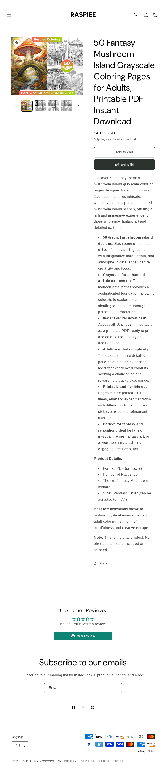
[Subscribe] (117, 688)
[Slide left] (15, 105)
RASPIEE (26, 761)
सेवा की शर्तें (103, 761)
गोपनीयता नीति (87, 761)
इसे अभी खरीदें (124, 164)
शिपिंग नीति (118, 761)
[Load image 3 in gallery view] (53, 105)
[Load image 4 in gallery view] (66, 105)
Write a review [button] (83, 636)
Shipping (100, 139)
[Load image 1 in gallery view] (26, 105)
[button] (9, 14)
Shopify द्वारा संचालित (43, 761)
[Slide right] (78, 105)
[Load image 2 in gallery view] (40, 105)
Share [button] (103, 563)
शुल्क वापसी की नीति (67, 761)
